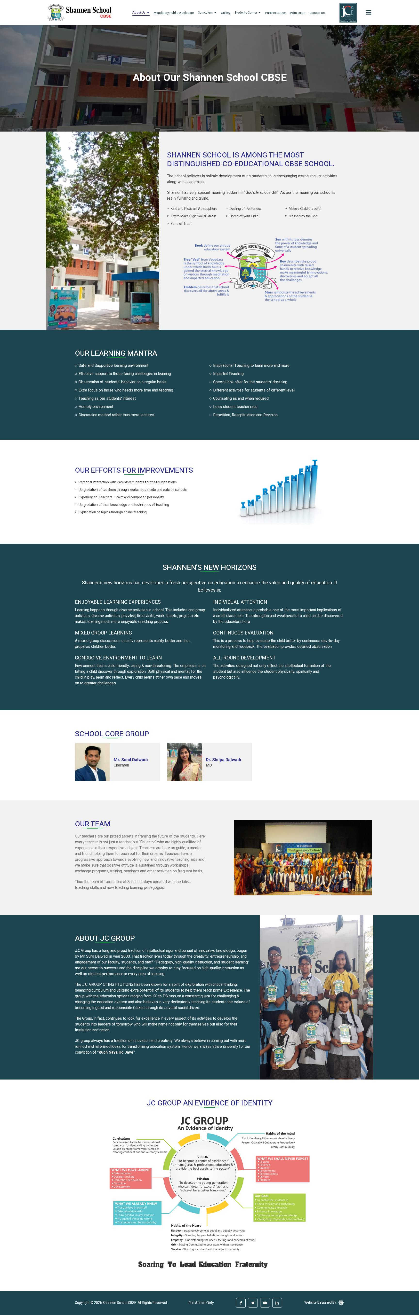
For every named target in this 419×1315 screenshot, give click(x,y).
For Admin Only (201, 1303)
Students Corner (245, 12)
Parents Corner (275, 12)
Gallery (225, 12)
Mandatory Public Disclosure (174, 12)
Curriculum (205, 12)
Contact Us (317, 12)
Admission (297, 12)
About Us (138, 12)
